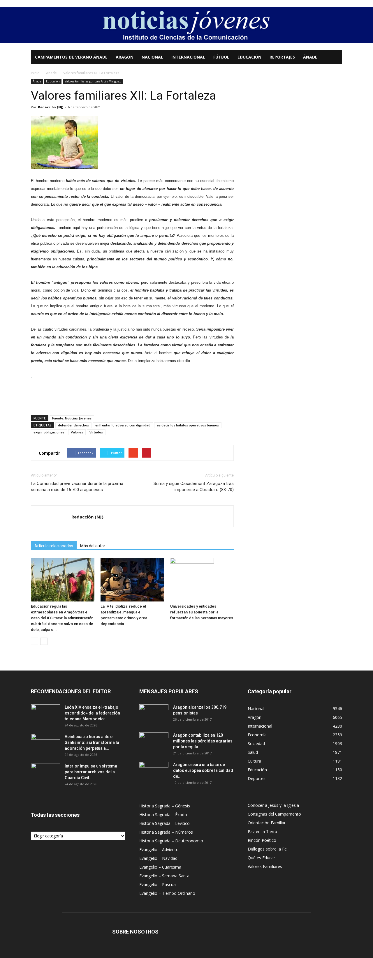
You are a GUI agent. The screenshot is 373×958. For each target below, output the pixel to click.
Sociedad (256, 743)
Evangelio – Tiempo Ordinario (167, 893)
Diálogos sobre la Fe (267, 849)
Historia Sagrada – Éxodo (163, 814)
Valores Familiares (265, 866)
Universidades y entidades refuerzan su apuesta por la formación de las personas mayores (201, 612)
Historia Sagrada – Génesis (164, 806)
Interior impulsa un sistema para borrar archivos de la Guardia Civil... (91, 772)
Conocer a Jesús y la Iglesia (273, 805)
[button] (335, 57)
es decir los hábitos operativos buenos (188, 425)
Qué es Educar (261, 857)
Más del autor (92, 546)
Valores (77, 432)
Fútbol (221, 57)
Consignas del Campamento (274, 814)
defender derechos (73, 425)
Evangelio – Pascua (157, 884)
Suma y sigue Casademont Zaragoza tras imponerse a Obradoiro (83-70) (194, 486)
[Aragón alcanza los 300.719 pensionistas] (153, 714)
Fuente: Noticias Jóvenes (72, 418)
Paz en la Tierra (262, 831)
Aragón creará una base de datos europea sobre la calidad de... (203, 770)
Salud (253, 752)
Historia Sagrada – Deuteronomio (171, 841)
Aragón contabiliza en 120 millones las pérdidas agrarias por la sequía (203, 741)
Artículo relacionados (53, 546)
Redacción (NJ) (50, 107)
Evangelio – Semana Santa (164, 875)
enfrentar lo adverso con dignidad (122, 425)
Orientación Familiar (267, 822)
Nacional (152, 57)
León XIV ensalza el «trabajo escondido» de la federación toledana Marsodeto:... (92, 713)
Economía (257, 735)
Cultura (254, 761)
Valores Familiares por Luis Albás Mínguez (93, 81)
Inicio (35, 72)
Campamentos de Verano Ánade (71, 57)
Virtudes (96, 432)
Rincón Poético (262, 840)
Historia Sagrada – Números (166, 832)
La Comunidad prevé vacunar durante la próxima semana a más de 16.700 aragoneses (77, 486)
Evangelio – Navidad (158, 858)
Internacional (188, 57)
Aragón (124, 57)
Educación (249, 57)
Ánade (310, 57)
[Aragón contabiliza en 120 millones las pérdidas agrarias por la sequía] (153, 742)
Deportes (256, 778)
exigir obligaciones (49, 432)
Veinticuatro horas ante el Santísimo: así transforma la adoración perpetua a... (92, 742)
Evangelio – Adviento (159, 849)
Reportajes (282, 57)
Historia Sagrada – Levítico (164, 823)
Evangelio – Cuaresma (160, 867)
